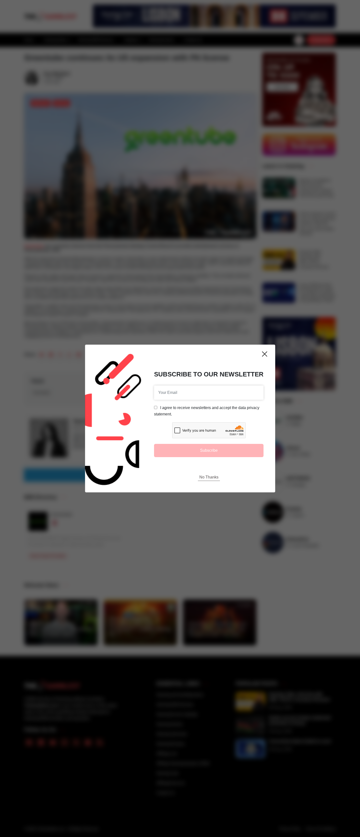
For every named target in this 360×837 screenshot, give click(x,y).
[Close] (264, 354)
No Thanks (208, 477)
